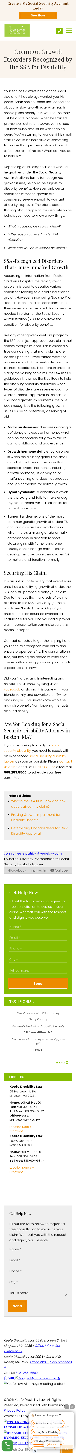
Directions (16, 1131)
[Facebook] (5, 1378)
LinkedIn (40, 870)
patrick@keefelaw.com (43, 853)
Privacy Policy (14, 1410)
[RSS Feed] (58, 1378)
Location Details (20, 1127)
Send (38, 983)
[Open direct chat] (66, 1406)
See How (38, 15)
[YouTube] (12, 1378)
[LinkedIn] (8, 1378)
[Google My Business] (36, 1378)
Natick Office (45, 767)
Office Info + (44, 1345)
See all (60, 1062)
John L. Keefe (14, 853)
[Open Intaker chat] (35, 1451)
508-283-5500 (27, 1373)
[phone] (59, 31)
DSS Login (25, 1443)
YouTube (61, 870)
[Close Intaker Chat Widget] (72, 1406)
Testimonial (21, 1001)
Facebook (12, 689)
